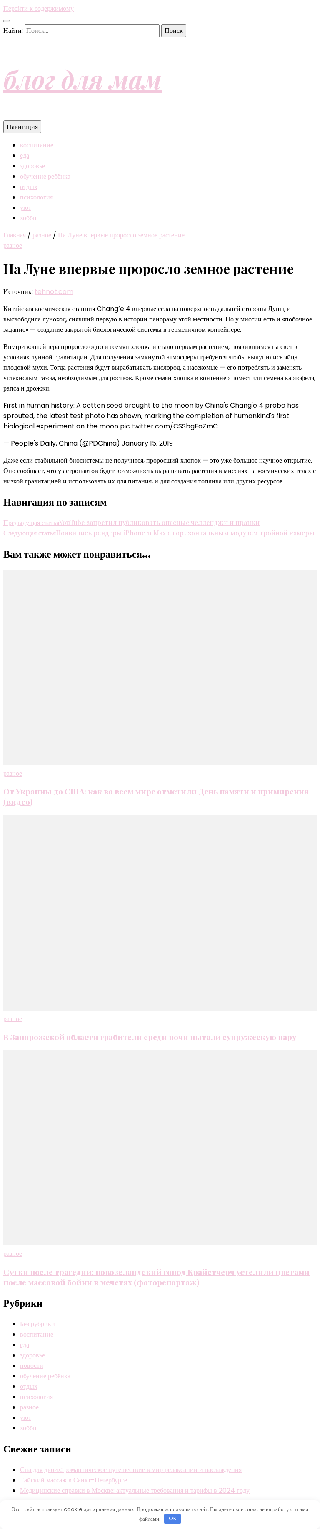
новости (31, 1365)
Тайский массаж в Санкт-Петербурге (73, 1480)
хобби (28, 218)
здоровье (32, 166)
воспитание (36, 145)
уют (25, 207)
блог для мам (82, 78)
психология (36, 197)
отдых (29, 187)
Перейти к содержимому (38, 8)
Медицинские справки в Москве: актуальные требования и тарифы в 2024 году (135, 1490)
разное (12, 245)
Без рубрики (37, 1324)
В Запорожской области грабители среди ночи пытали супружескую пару (149, 1037)
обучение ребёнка (45, 176)
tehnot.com (54, 291)
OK (173, 1518)
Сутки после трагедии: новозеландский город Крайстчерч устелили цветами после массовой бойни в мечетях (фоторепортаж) (156, 1277)
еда (24, 155)
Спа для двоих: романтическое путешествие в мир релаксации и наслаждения (131, 1469)
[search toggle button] (6, 21)
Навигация (22, 127)
